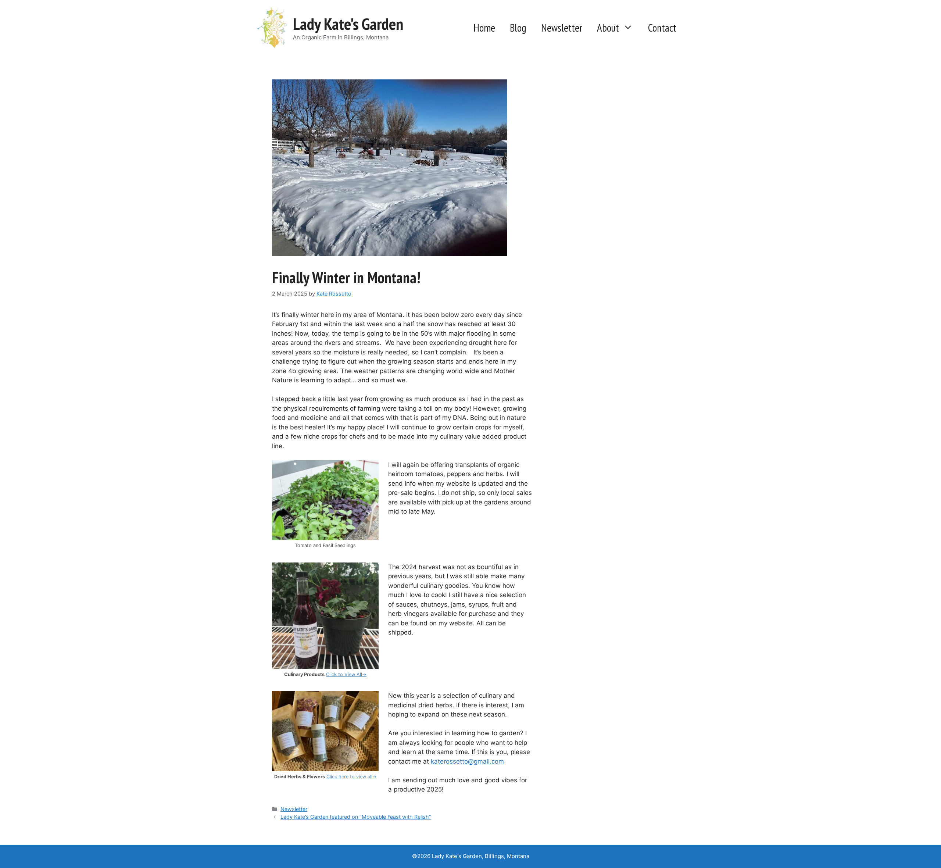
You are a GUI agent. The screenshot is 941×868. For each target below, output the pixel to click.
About (608, 28)
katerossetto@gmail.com (467, 761)
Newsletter (561, 28)
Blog (518, 28)
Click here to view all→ (351, 776)
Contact (662, 28)
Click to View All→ (346, 674)
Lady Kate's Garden (348, 23)
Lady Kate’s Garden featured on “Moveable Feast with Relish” (355, 817)
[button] (630, 28)
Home (484, 28)
